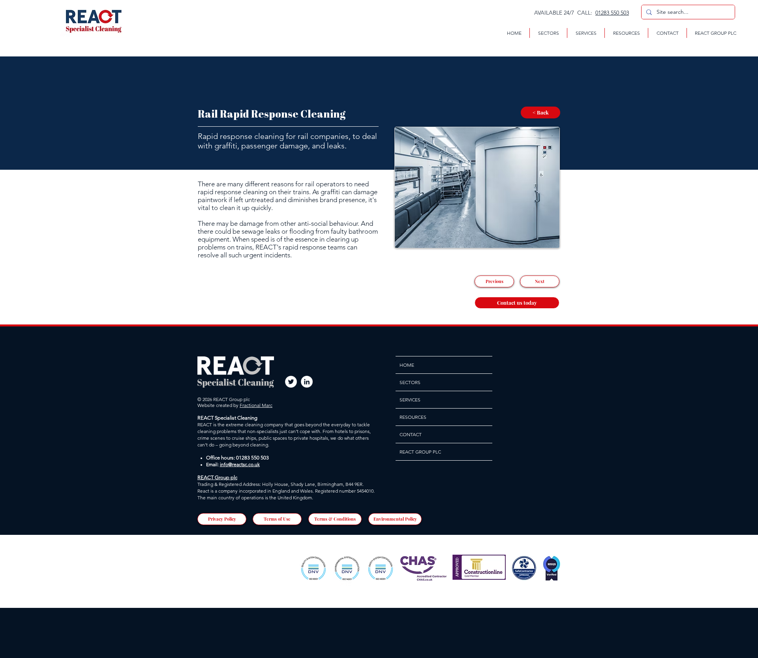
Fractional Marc (256, 405)
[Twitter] (291, 382)
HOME (407, 365)
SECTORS (410, 382)
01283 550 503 (612, 12)
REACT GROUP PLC (420, 452)
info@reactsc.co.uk (240, 464)
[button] (548, 33)
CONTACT (411, 434)
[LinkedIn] (307, 382)
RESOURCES (413, 417)
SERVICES (410, 400)
